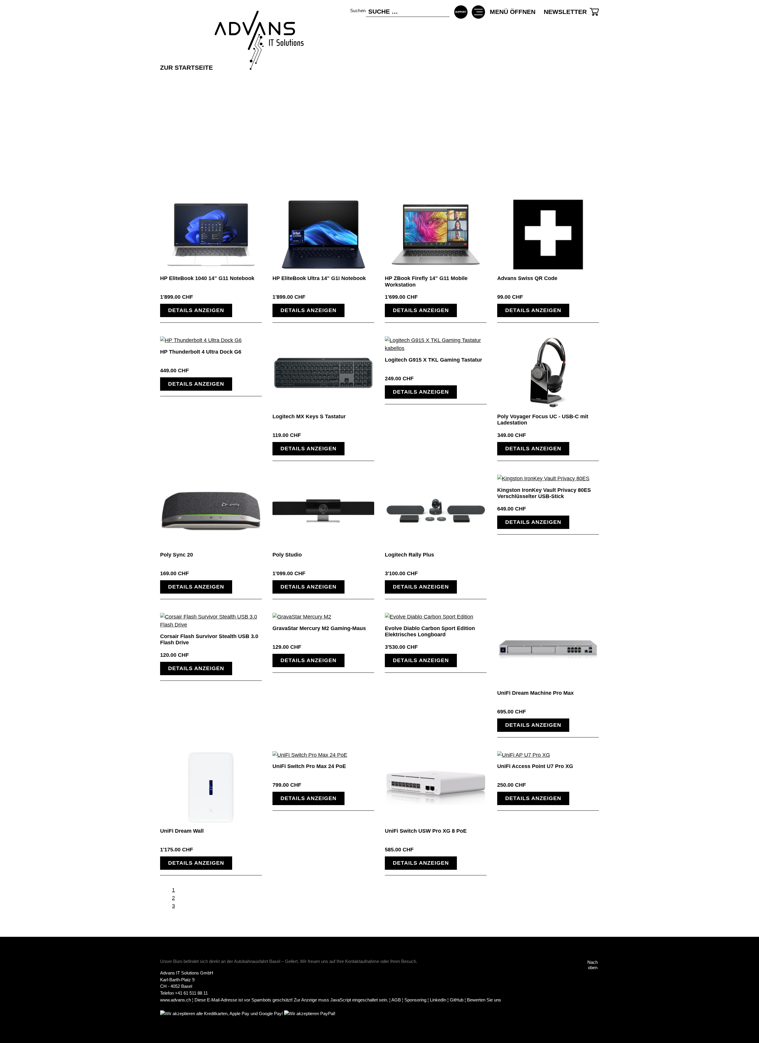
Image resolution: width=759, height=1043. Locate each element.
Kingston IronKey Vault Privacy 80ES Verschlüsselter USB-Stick (544, 493)
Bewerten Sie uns (484, 999)
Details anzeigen (196, 310)
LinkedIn (438, 999)
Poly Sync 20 (176, 555)
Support (461, 15)
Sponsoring (415, 999)
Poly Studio (287, 555)
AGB (396, 999)
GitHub (456, 999)
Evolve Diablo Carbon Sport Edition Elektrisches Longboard (430, 631)
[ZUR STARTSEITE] (232, 22)
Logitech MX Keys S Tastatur (309, 416)
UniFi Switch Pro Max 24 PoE (309, 766)
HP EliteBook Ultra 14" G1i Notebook (319, 278)
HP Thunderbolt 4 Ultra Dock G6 (200, 352)
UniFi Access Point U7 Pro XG (535, 766)
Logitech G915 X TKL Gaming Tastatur (433, 360)
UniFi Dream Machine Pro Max (535, 693)
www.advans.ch (175, 999)
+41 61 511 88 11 (191, 993)
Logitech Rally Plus (409, 555)
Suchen (358, 10)
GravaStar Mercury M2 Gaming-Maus (319, 628)
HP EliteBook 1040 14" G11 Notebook (207, 278)
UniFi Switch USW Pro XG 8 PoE (426, 831)
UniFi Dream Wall (182, 831)
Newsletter (565, 11)
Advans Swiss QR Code (527, 278)
